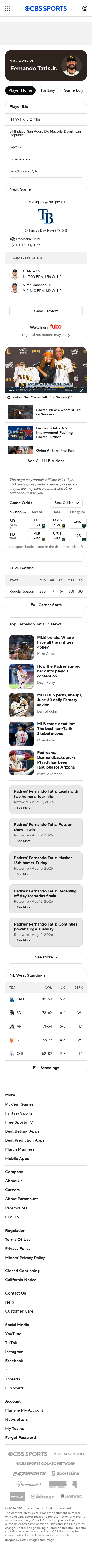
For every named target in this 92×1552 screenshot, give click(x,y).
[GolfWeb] (71, 1496)
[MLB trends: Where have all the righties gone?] (21, 647)
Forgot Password (20, 1437)
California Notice (21, 1279)
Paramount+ (16, 1208)
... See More (22, 807)
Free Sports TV (19, 1122)
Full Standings (46, 1067)
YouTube (13, 1333)
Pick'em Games (19, 1104)
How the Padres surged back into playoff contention (59, 671)
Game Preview (46, 311)
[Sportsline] (65, 1472)
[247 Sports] (29, 1472)
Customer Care (19, 1311)
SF (19, 1040)
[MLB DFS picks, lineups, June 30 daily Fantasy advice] (21, 705)
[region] (46, 370)
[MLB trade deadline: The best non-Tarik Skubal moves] (21, 734)
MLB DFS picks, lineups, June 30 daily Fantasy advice (59, 699)
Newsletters (16, 1419)
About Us (13, 1181)
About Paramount (21, 1199)
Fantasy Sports (18, 1113)
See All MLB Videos (46, 461)
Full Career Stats (46, 604)
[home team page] (46, 216)
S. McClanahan (35, 285)
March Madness (19, 1149)
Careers (12, 1190)
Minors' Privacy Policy (25, 1257)
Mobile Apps (17, 1158)
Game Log (73, 90)
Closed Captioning (22, 1270)
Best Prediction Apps (24, 1140)
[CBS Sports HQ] (69, 1453)
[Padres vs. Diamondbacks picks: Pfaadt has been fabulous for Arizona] (21, 762)
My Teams (14, 1428)
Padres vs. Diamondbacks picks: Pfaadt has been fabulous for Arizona (56, 760)
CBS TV (12, 1217)
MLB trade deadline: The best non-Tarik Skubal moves (56, 728)
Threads (12, 1379)
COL (20, 1053)
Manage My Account (24, 1410)
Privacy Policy (17, 1248)
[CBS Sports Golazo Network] (46, 1463)
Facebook (14, 1360)
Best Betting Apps (22, 1131)
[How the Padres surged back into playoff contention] (21, 676)
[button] (7, 8)
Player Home (20, 90)
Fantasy (48, 90)
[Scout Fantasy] (43, 1496)
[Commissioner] (63, 1482)
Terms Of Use (18, 1239)
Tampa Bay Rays (41, 230)
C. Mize (29, 271)
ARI (20, 1026)
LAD (20, 999)
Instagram (14, 1351)
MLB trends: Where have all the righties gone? (55, 642)
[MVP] (17, 1494)
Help (9, 1302)
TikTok (11, 1342)
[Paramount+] (29, 1483)
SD (19, 1013)
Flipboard (14, 1388)
